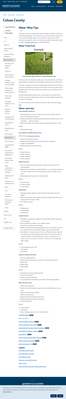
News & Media (59, 6)
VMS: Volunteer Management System (9, 202)
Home (5, 37)
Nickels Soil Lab (7, 215)
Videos (6, 207)
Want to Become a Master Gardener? (9, 76)
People (9, 1)
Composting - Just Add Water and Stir (9, 182)
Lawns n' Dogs (22, 363)
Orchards (6, 211)
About (32, 6)
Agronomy (6, 45)
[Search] (50, 2)
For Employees (23, 1)
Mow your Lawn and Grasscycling (28, 360)
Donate (60, 2)
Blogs (13, 1)
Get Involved (51, 6)
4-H (5, 41)
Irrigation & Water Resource (8, 49)
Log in (53, 2)
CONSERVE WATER (26, 315)
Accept (60, 396)
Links (6, 190)
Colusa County (11, 15)
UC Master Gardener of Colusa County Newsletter (9, 82)
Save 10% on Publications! (8, 195)
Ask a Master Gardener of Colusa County (9, 103)
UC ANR (5, 15)
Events (17, 1)
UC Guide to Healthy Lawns (26, 350)
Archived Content (8, 228)
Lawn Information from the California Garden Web (32, 366)
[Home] (11, 6)
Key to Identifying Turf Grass (26, 353)
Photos (6, 187)
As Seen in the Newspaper (8, 97)
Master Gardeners (8, 60)
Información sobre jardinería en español (9, 65)
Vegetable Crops (8, 222)
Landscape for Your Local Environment (9, 118)
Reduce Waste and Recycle (9, 129)
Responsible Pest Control (9, 123)
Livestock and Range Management (9, 55)
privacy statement (7, 392)
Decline (53, 396)
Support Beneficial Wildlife (9, 146)
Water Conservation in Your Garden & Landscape (9, 169)
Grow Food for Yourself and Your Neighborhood (9, 152)
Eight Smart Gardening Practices (8, 111)
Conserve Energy (9, 141)
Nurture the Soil (9, 134)
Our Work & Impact (40, 6)
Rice (5, 218)
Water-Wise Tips (9, 137)
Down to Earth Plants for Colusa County (9, 160)
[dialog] (33, 392)
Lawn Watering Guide (24, 357)
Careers (5, 1)
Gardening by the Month (9, 177)
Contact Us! (8, 71)
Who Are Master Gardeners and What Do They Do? (9, 90)
